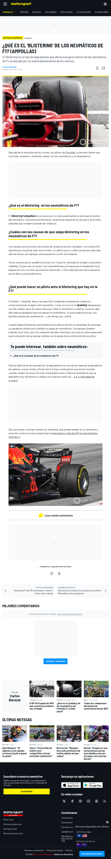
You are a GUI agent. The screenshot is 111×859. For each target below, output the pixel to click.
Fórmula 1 (71, 152)
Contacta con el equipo (71, 827)
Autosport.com (10, 829)
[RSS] (105, 801)
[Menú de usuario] (105, 4)
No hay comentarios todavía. (55, 614)
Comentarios (67, 818)
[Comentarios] (104, 68)
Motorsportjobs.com (12, 824)
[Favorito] (97, 68)
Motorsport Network (43, 854)
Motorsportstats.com (13, 833)
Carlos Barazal (9, 67)
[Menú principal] (5, 4)
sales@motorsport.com (71, 831)
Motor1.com (8, 819)
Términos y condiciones (34, 850)
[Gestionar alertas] (59, 573)
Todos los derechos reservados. (69, 854)
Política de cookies (54, 850)
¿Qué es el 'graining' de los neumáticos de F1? (36, 355)
